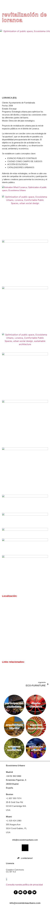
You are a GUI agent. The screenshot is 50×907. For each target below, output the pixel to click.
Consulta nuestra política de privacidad (24, 885)
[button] (48, 4)
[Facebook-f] (16, 892)
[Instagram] (30, 892)
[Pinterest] (25, 892)
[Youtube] (20, 892)
